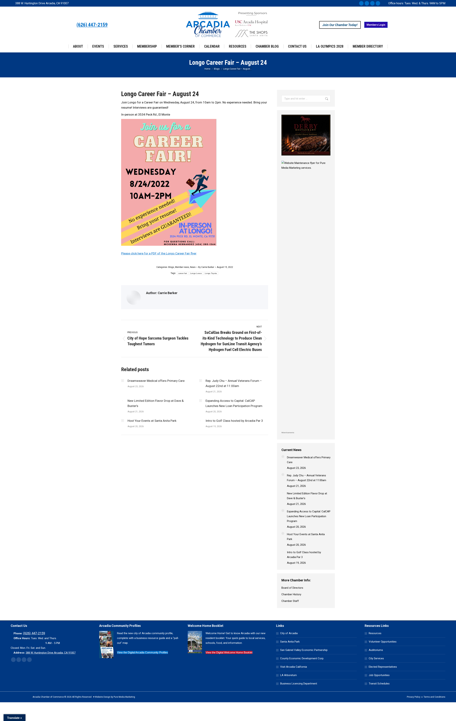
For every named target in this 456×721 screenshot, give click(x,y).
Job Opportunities (379, 675)
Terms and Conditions (434, 697)
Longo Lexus (196, 273)
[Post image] (122, 380)
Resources (375, 633)
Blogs (171, 267)
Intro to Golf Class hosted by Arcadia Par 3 (234, 420)
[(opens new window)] (305, 156)
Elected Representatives (383, 666)
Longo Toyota (211, 273)
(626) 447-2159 (92, 25)
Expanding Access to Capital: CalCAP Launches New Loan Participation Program (234, 403)
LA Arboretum (288, 675)
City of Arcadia (289, 633)
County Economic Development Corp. (302, 658)
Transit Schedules (379, 683)
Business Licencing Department (298, 683)
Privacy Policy (413, 697)
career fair (182, 273)
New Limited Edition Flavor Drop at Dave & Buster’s (156, 403)
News (193, 267)
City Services (376, 658)
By (206, 267)
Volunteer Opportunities (383, 641)
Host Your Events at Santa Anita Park (152, 420)
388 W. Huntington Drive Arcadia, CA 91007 (42, 3)
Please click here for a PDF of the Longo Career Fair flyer (158, 253)
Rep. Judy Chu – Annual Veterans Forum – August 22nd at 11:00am (234, 383)
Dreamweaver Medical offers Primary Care (156, 381)
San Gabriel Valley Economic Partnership (304, 650)
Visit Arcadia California (293, 666)
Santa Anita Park (290, 641)
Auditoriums (376, 650)
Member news (182, 267)
